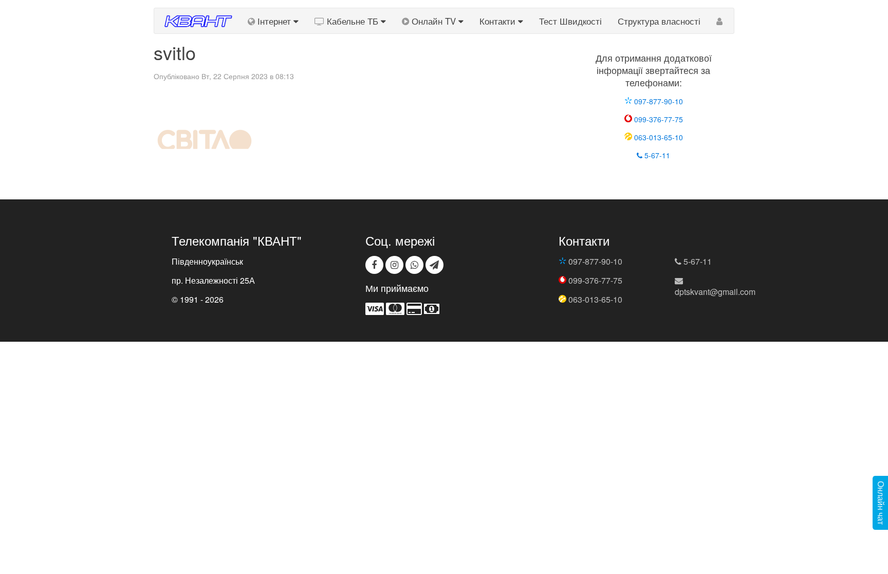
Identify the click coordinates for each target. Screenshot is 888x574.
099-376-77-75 (657, 119)
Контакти (498, 21)
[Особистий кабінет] (719, 20)
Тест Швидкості (570, 21)
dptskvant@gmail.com (715, 292)
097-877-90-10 (657, 101)
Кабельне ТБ (352, 21)
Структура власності (659, 21)
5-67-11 (656, 155)
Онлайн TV (433, 21)
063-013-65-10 (657, 137)
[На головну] (197, 20)
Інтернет (274, 21)
